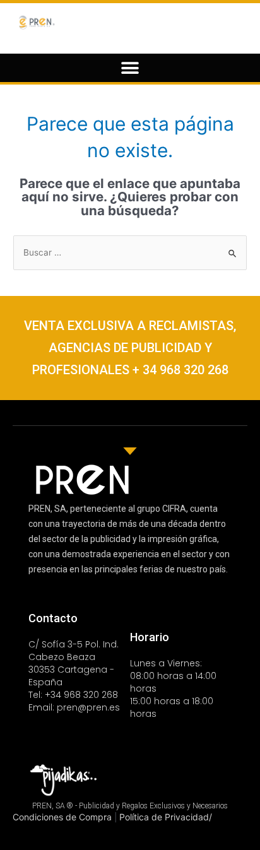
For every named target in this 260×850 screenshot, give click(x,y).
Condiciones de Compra (63, 817)
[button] (130, 68)
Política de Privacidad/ (165, 817)
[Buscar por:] (130, 252)
